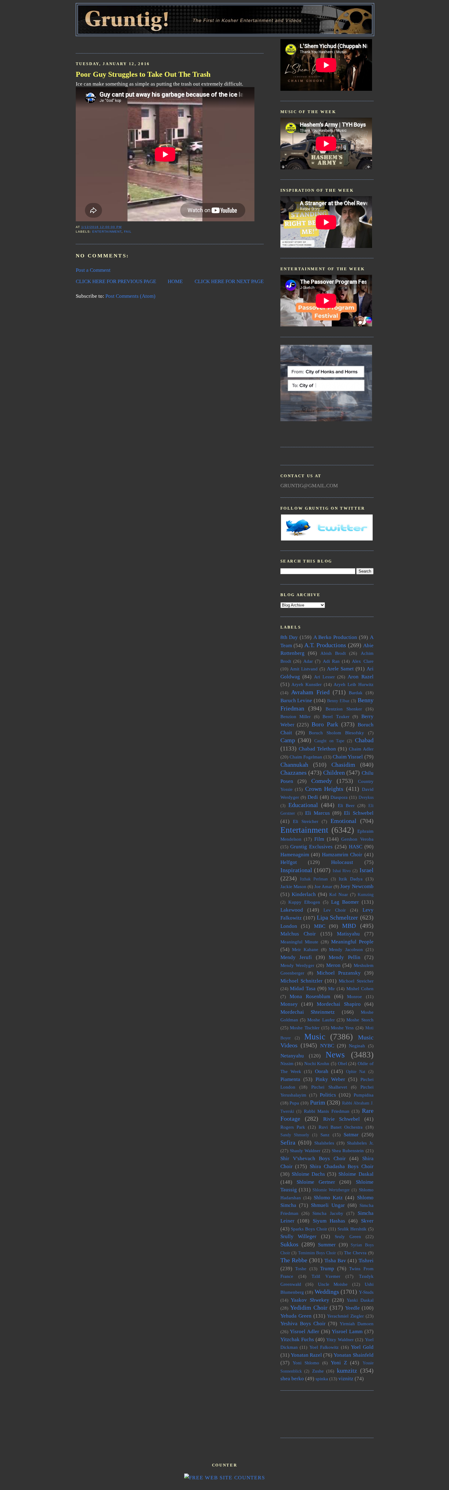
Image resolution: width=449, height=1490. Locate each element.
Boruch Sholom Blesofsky (336, 732)
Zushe (318, 1371)
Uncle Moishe (333, 1284)
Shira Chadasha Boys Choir (341, 1166)
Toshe (300, 1268)
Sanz (325, 1134)
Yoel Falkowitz (324, 1347)
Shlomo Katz (328, 1197)
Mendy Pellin (344, 957)
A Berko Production (335, 637)
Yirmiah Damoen (357, 1323)
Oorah (321, 1071)
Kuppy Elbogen (304, 902)
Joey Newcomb (356, 886)
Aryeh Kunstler (306, 684)
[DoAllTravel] (326, 419)
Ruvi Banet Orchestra (341, 1127)
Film (319, 839)
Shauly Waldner (305, 1150)
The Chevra (355, 1252)
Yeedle (352, 1308)
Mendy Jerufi (296, 957)
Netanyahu (292, 1056)
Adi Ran (331, 661)
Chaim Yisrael (348, 757)
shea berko (292, 1378)
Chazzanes (293, 772)
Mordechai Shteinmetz (307, 1012)
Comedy (321, 780)
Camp (287, 740)
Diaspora (339, 797)
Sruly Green (348, 1236)
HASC (355, 847)
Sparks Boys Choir (309, 1228)
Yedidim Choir (308, 1307)
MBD (349, 925)
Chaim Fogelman (306, 756)
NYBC (327, 1046)
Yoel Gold (362, 1347)
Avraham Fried (310, 692)
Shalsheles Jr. (360, 1142)
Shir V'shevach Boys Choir (313, 1158)
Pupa (294, 1102)
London (288, 926)
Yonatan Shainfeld (353, 1355)
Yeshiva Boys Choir (303, 1323)
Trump (327, 1268)
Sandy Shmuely (294, 1135)
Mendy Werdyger (297, 965)
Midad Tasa (303, 988)
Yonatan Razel (306, 1355)
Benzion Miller (295, 716)
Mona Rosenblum (310, 996)
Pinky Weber (330, 1079)
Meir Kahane (305, 949)
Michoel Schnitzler (301, 981)
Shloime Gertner (316, 1182)
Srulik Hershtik (352, 1228)
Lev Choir (334, 910)
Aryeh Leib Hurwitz (353, 684)
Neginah (357, 1045)
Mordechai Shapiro (339, 1004)
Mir (331, 988)
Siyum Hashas (329, 1221)
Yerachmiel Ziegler (345, 1316)
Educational (303, 805)
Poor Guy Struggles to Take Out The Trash (143, 74)
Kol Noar (338, 894)
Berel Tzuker (336, 716)
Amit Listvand (304, 668)
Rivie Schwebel (341, 1119)
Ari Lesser (324, 676)
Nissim (287, 1063)
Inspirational (296, 870)
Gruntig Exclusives (311, 847)
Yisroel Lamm (347, 1331)
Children (334, 772)
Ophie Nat (355, 1071)
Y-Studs (366, 1292)
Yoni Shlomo (306, 1362)
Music (314, 1036)
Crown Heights (324, 788)
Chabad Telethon (317, 749)
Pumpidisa (364, 1094)
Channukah (294, 764)
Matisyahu (348, 934)
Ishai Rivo (342, 871)
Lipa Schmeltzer (337, 917)
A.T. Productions (325, 645)
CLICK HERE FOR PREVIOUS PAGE (116, 281)
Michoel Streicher (356, 980)
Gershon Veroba (357, 839)
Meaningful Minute (299, 941)
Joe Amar (323, 886)
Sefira (287, 1142)
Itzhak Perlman (314, 879)
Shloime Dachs (308, 1174)
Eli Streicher (305, 821)
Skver (367, 1221)
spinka (322, 1378)
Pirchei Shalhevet (329, 1087)
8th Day (289, 637)
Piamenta (290, 1079)
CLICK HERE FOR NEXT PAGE (229, 281)
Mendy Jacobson (346, 949)
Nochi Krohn (317, 1063)
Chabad (364, 740)
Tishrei (366, 1260)
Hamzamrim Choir (342, 854)
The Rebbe (293, 1260)
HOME (175, 281)
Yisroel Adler (304, 1331)
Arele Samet (340, 669)
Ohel (342, 1063)
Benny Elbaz (338, 701)
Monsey (289, 1004)
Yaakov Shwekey (310, 1300)
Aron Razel (360, 677)
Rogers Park (292, 1127)
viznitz (345, 1378)
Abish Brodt (333, 653)
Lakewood (291, 910)
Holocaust (342, 862)
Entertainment (107, 231)
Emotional (343, 820)
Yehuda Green (296, 1316)
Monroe (354, 996)
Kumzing (366, 894)
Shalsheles (324, 1142)
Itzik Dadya (351, 878)
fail (128, 231)
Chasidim (343, 764)
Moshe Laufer (320, 1019)
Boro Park (325, 724)
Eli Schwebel (358, 813)
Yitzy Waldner (340, 1339)
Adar (308, 661)
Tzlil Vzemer (326, 1276)
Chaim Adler (361, 748)
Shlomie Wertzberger (331, 1190)
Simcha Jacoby (327, 1213)
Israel (367, 870)
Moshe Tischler (304, 1027)
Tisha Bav (335, 1260)
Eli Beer (346, 805)
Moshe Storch (359, 1019)
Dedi (313, 797)
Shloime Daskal (355, 1174)
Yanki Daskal (360, 1300)
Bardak (356, 692)
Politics (328, 1095)
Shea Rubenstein (348, 1150)
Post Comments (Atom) (130, 296)
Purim (317, 1102)
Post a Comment (93, 270)
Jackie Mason (293, 886)
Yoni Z (339, 1363)
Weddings (327, 1291)
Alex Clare (362, 661)
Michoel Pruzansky (339, 973)
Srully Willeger (298, 1236)
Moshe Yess (342, 1027)
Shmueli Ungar (328, 1205)
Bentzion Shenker (344, 708)
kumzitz (347, 1370)
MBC (319, 926)
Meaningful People (352, 942)
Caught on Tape (329, 741)
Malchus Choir (298, 934)
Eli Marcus (317, 813)
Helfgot (288, 862)
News (335, 1054)
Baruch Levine (296, 700)
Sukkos (289, 1244)
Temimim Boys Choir (317, 1253)
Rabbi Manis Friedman (326, 1111)
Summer (327, 1245)
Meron (333, 965)
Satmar (351, 1135)
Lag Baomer (345, 902)
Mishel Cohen (360, 988)
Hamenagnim (294, 854)
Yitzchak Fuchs (297, 1339)
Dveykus (366, 797)
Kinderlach (304, 894)
